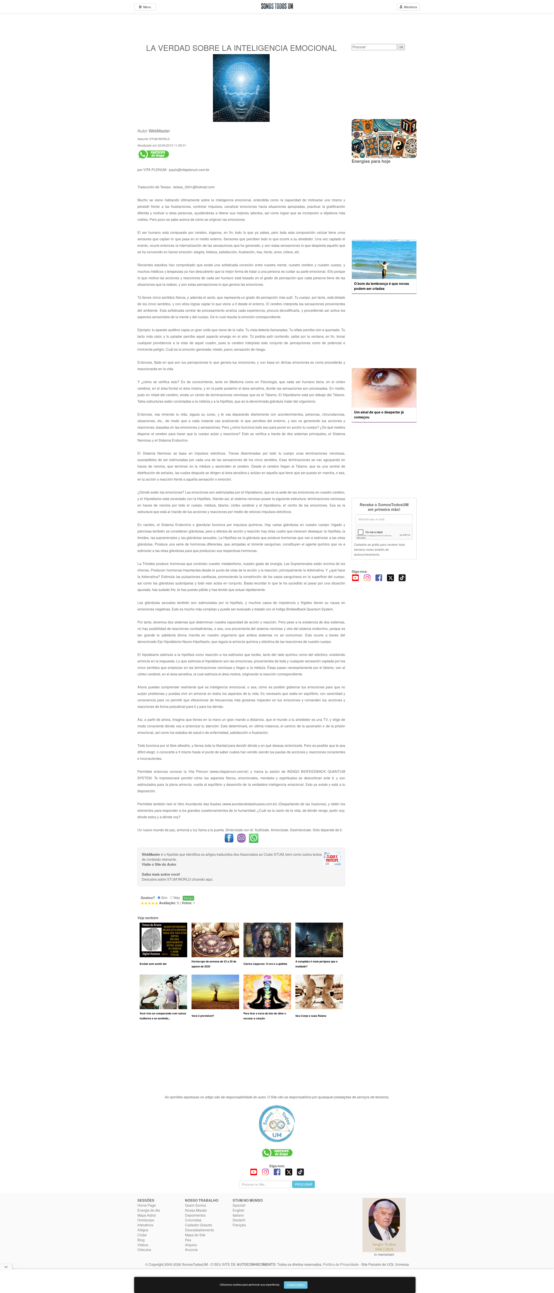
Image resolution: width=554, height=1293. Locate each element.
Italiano (238, 1215)
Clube (142, 1234)
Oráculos (144, 1249)
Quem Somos (195, 1205)
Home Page (146, 1205)
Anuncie (191, 1249)
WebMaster (159, 131)
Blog (141, 1239)
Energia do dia (148, 1210)
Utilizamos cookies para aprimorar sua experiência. (250, 1284)
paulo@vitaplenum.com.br (189, 169)
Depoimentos (195, 1215)
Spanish (239, 1205)
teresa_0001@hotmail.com (194, 186)
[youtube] (355, 577)
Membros (409, 7)
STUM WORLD (159, 139)
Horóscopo (145, 1219)
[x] (390, 577)
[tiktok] (402, 577)
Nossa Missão (196, 1210)
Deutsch (239, 1219)
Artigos (142, 1229)
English (238, 1210)
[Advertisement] (241, 1059)
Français (239, 1224)
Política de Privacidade (341, 1264)
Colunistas (193, 1219)
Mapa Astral (146, 1215)
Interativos (145, 1224)
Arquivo (191, 1244)
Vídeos (142, 1244)
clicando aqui (202, 879)
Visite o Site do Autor (159, 864)
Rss (188, 1239)
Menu (146, 7)
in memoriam (384, 1254)
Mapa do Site (195, 1234)
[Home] (277, 1123)
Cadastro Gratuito (198, 1224)
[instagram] (367, 577)
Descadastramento (199, 1229)
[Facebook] (378, 577)
